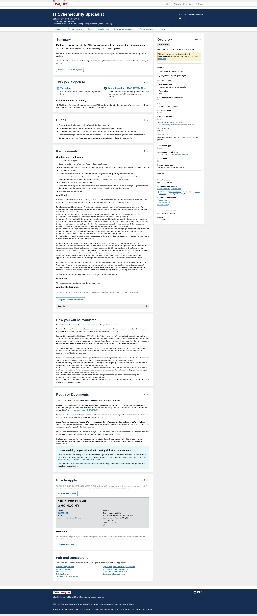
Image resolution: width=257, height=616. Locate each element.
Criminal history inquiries (65, 567)
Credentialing (162, 200)
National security (163, 205)
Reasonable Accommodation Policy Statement (84, 604)
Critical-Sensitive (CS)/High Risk (169, 189)
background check (175, 192)
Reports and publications (122, 609)
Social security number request (67, 576)
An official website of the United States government (69, 1)
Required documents (148, 29)
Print (183, 18)
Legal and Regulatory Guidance (125, 604)
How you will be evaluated (124, 29)
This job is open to (75, 29)
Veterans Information (107, 604)
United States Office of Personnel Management (80, 597)
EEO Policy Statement (60, 604)
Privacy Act (60, 571)
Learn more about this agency (70, 70)
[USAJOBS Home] (61, 4)
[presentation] (179, 76)
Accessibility (69, 609)
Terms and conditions (138, 609)
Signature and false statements (114, 574)
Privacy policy (108, 609)
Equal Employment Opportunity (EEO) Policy (119, 567)
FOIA (76, 609)
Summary (59, 29)
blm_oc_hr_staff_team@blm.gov (69, 518)
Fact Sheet (60, 63)
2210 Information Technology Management (172, 154)
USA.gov (149, 609)
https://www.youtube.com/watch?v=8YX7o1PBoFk (80, 410)
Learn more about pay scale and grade (172, 122)
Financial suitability (63, 569)
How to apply (166, 29)
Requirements (103, 29)
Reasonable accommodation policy (115, 571)
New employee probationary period (115, 569)
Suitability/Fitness (163, 202)
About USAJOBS (58, 609)
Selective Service (62, 574)
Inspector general (84, 609)
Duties (90, 29)
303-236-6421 (63, 513)
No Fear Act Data (97, 609)
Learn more (162, 59)
